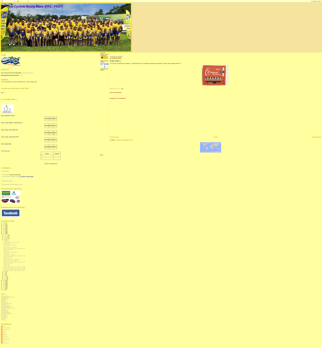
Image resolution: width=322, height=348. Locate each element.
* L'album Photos (5, 171)
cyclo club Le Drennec (6, 306)
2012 (4, 284)
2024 (4, 223)
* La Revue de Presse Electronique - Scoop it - (12, 184)
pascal (4, 341)
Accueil (215, 137)
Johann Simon (6, 329)
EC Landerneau (4, 310)
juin (4, 273)
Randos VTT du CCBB (8, 257)
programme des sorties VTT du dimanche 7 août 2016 (14, 269)
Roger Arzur (5, 336)
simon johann (6, 342)
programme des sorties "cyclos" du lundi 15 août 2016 (14, 266)
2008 (4, 289)
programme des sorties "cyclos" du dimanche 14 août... (14, 268)
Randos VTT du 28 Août (8, 249)
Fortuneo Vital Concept (6, 303)
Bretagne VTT (4, 304)
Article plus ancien (316, 137)
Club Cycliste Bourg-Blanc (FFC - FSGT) (35, 6)
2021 (4, 227)
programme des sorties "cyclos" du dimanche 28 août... (14, 255)
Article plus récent (114, 137)
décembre (6, 234)
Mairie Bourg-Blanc (5, 312)
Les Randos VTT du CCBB (8, 254)
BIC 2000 (3, 300)
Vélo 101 (3, 318)
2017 (4, 232)
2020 (4, 228)
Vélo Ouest (3, 319)
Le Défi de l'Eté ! (6, 241)
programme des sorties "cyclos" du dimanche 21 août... (14, 261)
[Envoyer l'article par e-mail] (122, 88)
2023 (4, 224)
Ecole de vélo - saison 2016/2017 (10, 247)
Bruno (4, 326)
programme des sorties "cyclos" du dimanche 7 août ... (14, 270)
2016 (4, 233)
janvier (5, 279)
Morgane (5, 334)
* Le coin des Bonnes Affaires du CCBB (10, 176)
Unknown (5, 337)
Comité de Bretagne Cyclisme (8, 308)
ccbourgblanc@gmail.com (27, 72)
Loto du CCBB (6, 246)
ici (4, 92)
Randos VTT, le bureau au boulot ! (10, 260)
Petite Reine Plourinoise (6, 313)
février (5, 277)
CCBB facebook (4, 298)
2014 (4, 281)
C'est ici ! (21, 75)
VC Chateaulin (4, 315)
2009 (4, 288)
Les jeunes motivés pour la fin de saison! (11, 242)
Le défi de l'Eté (6, 253)
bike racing (3, 301)
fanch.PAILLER (6, 339)
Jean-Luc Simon (6, 327)
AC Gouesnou (4, 299)
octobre (5, 237)
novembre (6, 236)
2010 (4, 287)
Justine (4, 331)
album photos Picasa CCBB (7, 297)
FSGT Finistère (4, 311)
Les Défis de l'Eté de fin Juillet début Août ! (11, 259)
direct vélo (3, 309)
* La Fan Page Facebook (7, 181)
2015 (4, 280)
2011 (4, 285)
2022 (4, 225)
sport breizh (3, 314)
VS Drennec (4, 316)
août (5, 239)
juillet (5, 271)
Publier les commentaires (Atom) (125, 140)
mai (4, 274)
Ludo (4, 332)
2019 (4, 229)
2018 (4, 231)
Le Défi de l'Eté (6, 243)
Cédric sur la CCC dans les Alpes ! (10, 252)
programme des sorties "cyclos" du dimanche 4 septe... (14, 248)
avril (5, 275)
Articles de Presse (5, 296)
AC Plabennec (4, 302)
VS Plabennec (4, 317)
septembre (6, 238)
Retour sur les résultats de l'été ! (10, 244)
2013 (4, 283)
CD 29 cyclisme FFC (5, 305)
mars (5, 276)
